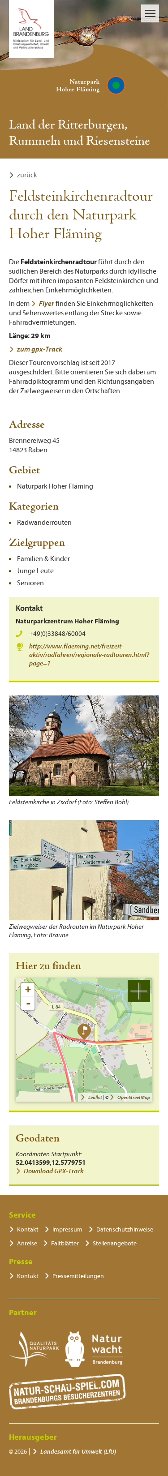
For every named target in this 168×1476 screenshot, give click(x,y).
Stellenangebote (115, 1243)
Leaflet (95, 1097)
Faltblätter (65, 1243)
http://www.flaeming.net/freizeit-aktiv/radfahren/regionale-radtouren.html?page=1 (89, 655)
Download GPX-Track (53, 1171)
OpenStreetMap (133, 1097)
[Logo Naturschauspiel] (67, 1392)
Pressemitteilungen (78, 1276)
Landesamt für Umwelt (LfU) (78, 1451)
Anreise (27, 1243)
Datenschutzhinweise (124, 1229)
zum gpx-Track (39, 349)
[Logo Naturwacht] (94, 1349)
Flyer (46, 304)
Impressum (67, 1229)
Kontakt (28, 1229)
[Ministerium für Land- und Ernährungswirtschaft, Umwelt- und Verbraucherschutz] (31, 29)
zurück (27, 175)
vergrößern (139, 991)
